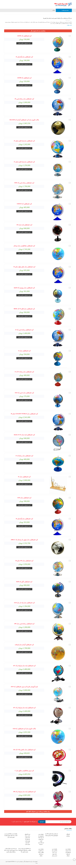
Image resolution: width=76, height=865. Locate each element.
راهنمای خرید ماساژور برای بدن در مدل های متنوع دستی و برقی (54, 852)
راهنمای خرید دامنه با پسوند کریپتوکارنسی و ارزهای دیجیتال (68, 852)
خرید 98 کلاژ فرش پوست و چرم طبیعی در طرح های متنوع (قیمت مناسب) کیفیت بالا (24, 850)
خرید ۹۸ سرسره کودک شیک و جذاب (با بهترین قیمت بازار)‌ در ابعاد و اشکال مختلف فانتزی (11, 850)
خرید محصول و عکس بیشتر (24, 43)
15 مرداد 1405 (68, 20)
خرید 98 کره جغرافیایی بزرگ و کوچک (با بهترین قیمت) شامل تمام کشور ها (57, 18)
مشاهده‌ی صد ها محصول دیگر (38, 30)
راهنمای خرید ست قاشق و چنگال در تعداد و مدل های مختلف (41, 852)
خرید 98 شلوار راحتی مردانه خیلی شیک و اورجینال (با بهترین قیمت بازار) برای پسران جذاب (27, 839)
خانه (71, 13)
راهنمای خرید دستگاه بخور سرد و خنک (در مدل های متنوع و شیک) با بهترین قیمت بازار (10, 835)
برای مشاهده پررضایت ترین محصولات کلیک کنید (38, 811)
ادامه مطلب (69, 25)
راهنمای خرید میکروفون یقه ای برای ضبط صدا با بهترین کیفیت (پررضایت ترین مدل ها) (41, 839)
